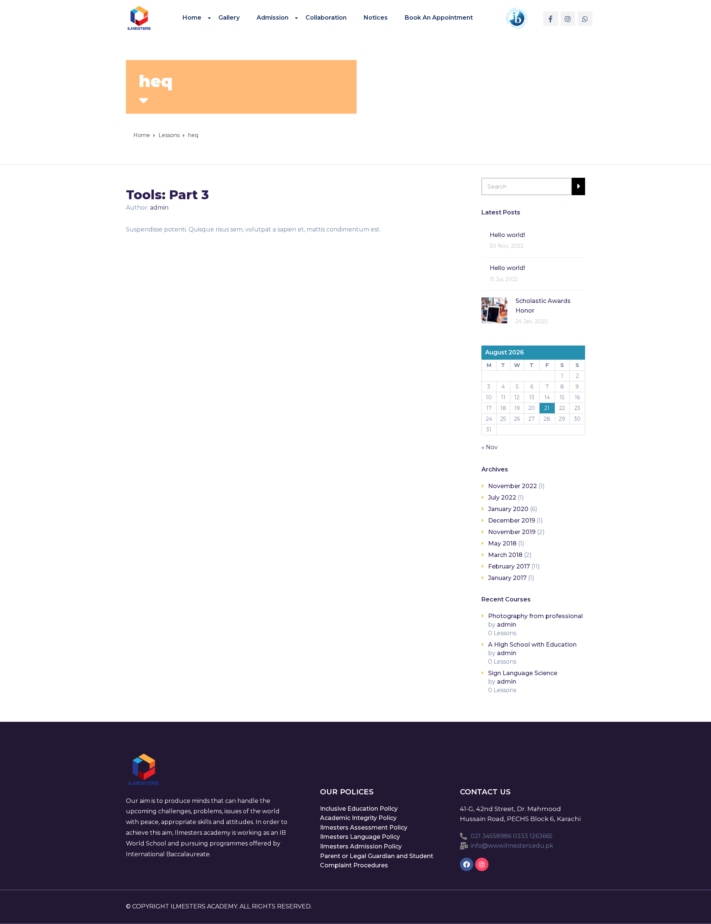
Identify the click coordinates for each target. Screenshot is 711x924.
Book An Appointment (439, 17)
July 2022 (502, 497)
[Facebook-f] (550, 18)
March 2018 (505, 554)
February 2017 (509, 566)
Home (192, 17)
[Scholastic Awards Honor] (494, 309)
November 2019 (511, 532)
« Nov (489, 447)
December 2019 (511, 520)
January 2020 (508, 509)
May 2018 (502, 543)
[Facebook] (466, 864)
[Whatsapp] (585, 18)
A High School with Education (532, 644)
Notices (376, 17)
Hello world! (507, 234)
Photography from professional (535, 616)
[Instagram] (568, 18)
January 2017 (507, 577)
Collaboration (326, 17)
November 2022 (512, 486)
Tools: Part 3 (167, 195)
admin (159, 207)
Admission (272, 17)
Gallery (229, 17)
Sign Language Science (522, 673)
